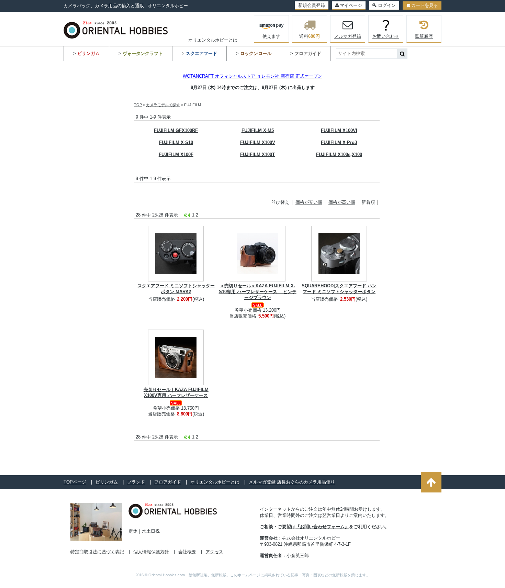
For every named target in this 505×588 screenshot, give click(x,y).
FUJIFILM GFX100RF (176, 130)
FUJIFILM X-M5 (258, 130)
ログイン (387, 5)
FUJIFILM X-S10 (176, 142)
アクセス (214, 551)
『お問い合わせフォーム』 (322, 526)
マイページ (351, 5)
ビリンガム (107, 482)
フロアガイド (167, 482)
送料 (309, 36)
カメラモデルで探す (163, 105)
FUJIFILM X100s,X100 (339, 154)
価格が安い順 (308, 202)
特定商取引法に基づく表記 (97, 551)
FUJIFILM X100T (257, 154)
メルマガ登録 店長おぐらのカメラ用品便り (292, 482)
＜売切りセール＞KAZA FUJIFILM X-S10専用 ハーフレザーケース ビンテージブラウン (257, 291)
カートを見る (424, 5)
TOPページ (75, 482)
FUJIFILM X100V (257, 142)
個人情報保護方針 (151, 551)
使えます (271, 36)
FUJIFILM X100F (176, 154)
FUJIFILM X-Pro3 (339, 142)
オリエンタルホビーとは (212, 40)
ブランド (136, 482)
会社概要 (187, 551)
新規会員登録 (311, 5)
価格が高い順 (341, 202)
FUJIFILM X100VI (339, 130)
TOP (138, 105)
